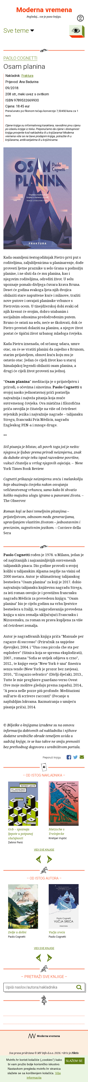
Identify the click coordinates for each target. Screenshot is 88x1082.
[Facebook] (69, 757)
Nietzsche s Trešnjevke (58, 833)
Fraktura (27, 76)
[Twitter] (75, 757)
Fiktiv (75, 1053)
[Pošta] (82, 756)
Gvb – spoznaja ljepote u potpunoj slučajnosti (20, 835)
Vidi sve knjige (44, 849)
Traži (79, 987)
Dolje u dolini (17, 934)
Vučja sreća (57, 934)
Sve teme (16, 30)
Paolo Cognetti (20, 58)
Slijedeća (49, 860)
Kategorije (75, 30)
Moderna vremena (44, 10)
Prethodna (38, 860)
